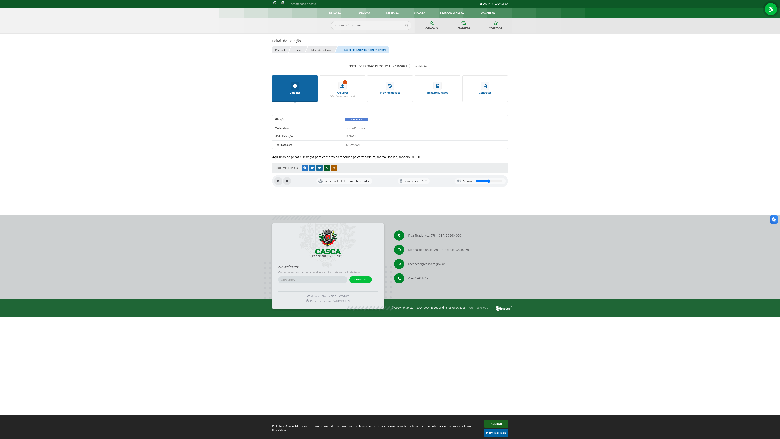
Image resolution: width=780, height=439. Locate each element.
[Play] (278, 181)
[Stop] (287, 181)
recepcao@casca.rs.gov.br (426, 264)
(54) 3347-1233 (418, 278)
